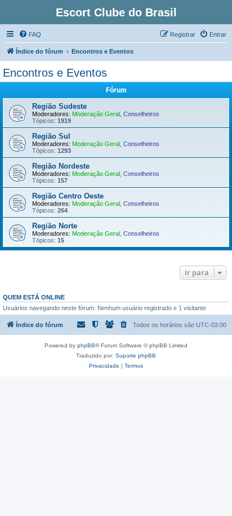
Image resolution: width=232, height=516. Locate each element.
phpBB (86, 345)
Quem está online (34, 297)
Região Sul (51, 136)
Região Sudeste (59, 106)
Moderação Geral (96, 114)
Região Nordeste (61, 166)
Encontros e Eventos (55, 73)
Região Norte (54, 226)
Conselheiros (141, 114)
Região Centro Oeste (68, 196)
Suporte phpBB (135, 355)
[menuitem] (30, 34)
